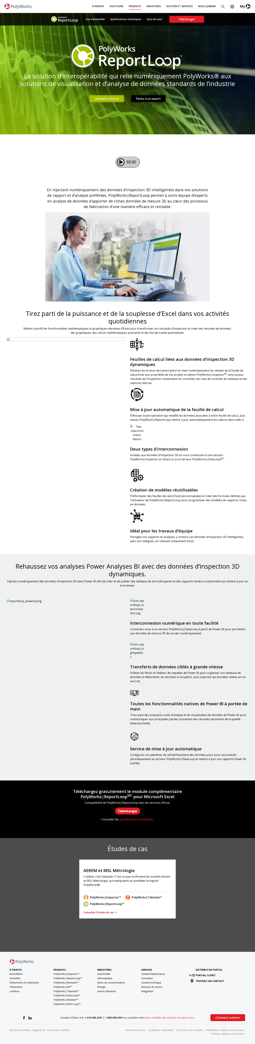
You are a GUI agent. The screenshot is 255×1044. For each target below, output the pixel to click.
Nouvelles (15, 978)
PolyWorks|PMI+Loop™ (67, 1004)
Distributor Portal (209, 969)
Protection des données (189, 1030)
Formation (147, 978)
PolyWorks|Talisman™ (147, 897)
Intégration (147, 991)
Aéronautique (104, 978)
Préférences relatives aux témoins (225, 1030)
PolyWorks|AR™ (62, 987)
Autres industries (106, 991)
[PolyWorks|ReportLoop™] (65, 19)
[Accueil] (18, 6)
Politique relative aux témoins (227, 1033)
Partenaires (16, 987)
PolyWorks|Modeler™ (65, 999)
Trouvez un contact (210, 981)
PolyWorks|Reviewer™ (66, 982)
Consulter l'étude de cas (99, 912)
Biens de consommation (111, 982)
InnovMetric (16, 974)
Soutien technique (151, 982)
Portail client (206, 975)
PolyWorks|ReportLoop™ (107, 904)
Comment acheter (106, 99)
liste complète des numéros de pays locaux (170, 1017)
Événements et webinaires (24, 982)
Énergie (101, 987)
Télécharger (186, 19)
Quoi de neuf (154, 19)
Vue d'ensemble (95, 19)
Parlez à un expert (148, 99)
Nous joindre (207, 6)
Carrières (15, 991)
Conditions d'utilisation (160, 1030)
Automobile (103, 974)
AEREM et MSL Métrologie (109, 870)
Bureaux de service (152, 987)
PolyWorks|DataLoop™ (66, 995)
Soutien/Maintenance (153, 974)
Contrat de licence (135, 1030)
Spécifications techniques (125, 19)
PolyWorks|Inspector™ (105, 897)
